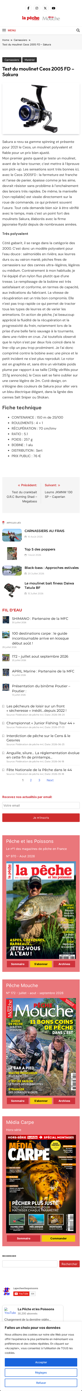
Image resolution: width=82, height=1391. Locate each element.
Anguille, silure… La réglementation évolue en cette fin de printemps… (43, 755)
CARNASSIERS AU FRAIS (44, 531)
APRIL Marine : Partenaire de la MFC (43, 671)
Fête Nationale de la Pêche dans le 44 (39, 770)
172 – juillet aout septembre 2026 (40, 656)
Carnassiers (12, 60)
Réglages (41, 1372)
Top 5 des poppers (40, 549)
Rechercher (9, 1256)
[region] (41, 1356)
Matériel (30, 60)
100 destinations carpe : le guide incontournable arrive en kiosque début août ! (40, 638)
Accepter (41, 1362)
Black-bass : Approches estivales (52, 568)
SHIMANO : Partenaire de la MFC (40, 619)
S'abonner (41, 964)
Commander (58, 1238)
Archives (64, 964)
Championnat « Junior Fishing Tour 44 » (40, 723)
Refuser (41, 1382)
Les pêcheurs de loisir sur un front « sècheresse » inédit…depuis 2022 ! (36, 708)
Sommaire (17, 964)
